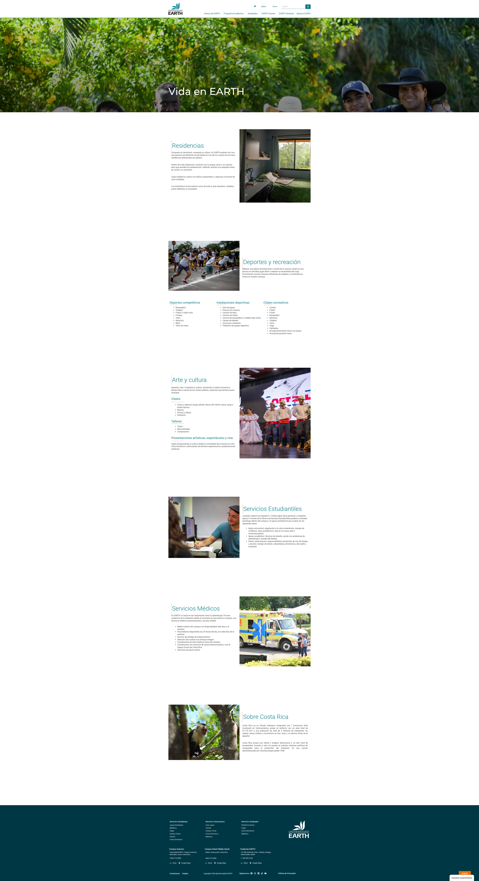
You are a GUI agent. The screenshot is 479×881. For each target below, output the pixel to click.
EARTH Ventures (286, 13)
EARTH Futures (268, 13)
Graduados (253, 13)
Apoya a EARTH (304, 13)
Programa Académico (234, 13)
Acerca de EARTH (212, 13)
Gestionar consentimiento (461, 878)
